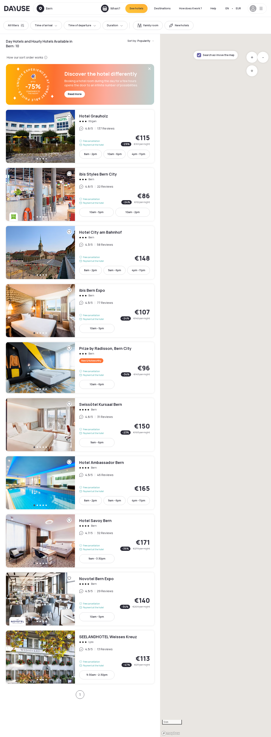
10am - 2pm (133, 212)
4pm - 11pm (138, 154)
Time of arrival (44, 25)
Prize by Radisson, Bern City (80, 367)
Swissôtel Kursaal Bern (80, 424)
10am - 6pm (115, 154)
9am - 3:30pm (96, 558)
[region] (215, 385)
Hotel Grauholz (80, 136)
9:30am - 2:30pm (97, 675)
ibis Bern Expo (80, 310)
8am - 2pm (90, 154)
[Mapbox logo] (170, 733)
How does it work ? (190, 8)
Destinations (162, 8)
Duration (112, 25)
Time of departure (79, 25)
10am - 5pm (97, 212)
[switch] (148, 25)
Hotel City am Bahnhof (80, 252)
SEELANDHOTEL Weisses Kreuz (80, 657)
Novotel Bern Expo (80, 598)
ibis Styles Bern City (80, 194)
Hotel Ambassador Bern (80, 482)
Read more (75, 94)
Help (213, 8)
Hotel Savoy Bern (80, 540)
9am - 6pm (114, 270)
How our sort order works (25, 57)
